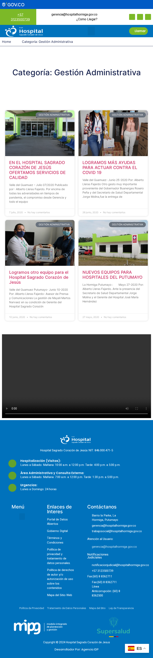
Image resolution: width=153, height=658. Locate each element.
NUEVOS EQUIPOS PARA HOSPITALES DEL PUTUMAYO (112, 275)
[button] (91, 31)
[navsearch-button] (106, 17)
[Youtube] (148, 17)
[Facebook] (132, 17)
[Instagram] (140, 17)
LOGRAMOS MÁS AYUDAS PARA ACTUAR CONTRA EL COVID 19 (109, 167)
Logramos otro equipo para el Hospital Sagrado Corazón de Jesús (38, 277)
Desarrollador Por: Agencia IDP (77, 649)
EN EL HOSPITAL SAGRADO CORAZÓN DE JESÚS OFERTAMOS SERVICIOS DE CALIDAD (37, 170)
